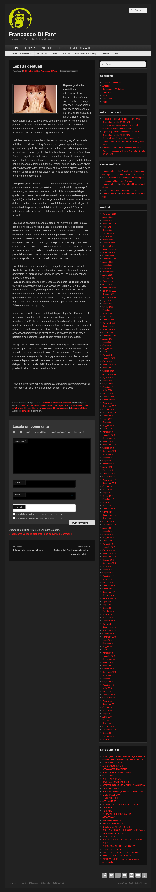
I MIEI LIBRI (46, 47)
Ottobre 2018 (108, 447)
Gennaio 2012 (108, 697)
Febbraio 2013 (108, 655)
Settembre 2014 (109, 598)
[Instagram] (131, 875)
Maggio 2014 (108, 611)
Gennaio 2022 (108, 322)
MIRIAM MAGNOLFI (111, 820)
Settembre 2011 (109, 710)
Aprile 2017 (107, 502)
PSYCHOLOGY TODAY (112, 849)
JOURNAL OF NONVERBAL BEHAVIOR (120, 804)
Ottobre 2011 (108, 707)
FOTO (60, 47)
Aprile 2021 (107, 351)
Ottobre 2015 (108, 559)
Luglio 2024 (107, 226)
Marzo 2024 (107, 239)
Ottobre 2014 (108, 595)
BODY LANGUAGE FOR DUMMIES (118, 772)
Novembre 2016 (109, 518)
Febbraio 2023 (108, 281)
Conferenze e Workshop (85, 53)
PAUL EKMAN (108, 836)
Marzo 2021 (107, 354)
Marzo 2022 (107, 316)
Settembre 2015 (109, 563)
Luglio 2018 (107, 457)
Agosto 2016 (107, 527)
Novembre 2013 (109, 630)
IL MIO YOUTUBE (110, 797)
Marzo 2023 (107, 277)
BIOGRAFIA (29, 47)
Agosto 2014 (107, 601)
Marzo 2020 (107, 393)
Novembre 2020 (109, 367)
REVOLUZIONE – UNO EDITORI (116, 855)
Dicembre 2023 (109, 249)
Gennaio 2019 (108, 438)
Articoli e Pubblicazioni (22, 53)
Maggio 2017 (108, 498)
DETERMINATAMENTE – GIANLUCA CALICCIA (123, 785)
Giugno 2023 (107, 268)
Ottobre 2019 (108, 409)
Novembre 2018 (109, 444)
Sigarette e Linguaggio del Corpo (125, 190)
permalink (26, 410)
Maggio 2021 (108, 348)
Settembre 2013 (109, 636)
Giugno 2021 (107, 345)
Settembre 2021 (109, 335)
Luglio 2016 (107, 531)
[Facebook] (104, 875)
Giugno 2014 (107, 607)
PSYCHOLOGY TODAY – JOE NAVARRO (120, 852)
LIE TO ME (107, 810)
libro (34, 408)
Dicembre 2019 (109, 402)
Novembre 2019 (109, 406)
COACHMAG (108, 775)
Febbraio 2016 (108, 547)
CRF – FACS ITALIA (111, 778)
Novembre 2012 (109, 665)
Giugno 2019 (107, 422)
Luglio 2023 (107, 265)
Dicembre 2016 (109, 514)
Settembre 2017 (109, 489)
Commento (20, 440)
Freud (85, 405)
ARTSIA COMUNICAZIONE (114, 769)
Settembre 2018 (109, 450)
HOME (15, 47)
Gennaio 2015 (108, 588)
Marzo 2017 (107, 505)
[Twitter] (111, 875)
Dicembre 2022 (109, 287)
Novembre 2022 (109, 290)
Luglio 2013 (107, 639)
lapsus (28, 408)
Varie (116, 53)
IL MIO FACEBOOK (111, 794)
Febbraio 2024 (108, 242)
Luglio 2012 (107, 678)
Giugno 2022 (107, 306)
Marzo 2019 (107, 431)
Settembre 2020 (109, 374)
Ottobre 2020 (108, 370)
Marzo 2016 (107, 543)
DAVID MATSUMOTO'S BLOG (115, 782)
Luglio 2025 (107, 220)
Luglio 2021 (107, 342)
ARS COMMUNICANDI (112, 765)
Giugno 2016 (107, 534)
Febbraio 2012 (108, 694)
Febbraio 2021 (108, 357)
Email (17, 494)
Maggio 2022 (108, 309)
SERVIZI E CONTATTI (79, 47)
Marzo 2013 (107, 652)
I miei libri (66, 53)
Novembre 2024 (109, 223)
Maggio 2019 (108, 425)
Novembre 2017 (109, 483)
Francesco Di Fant (32, 34)
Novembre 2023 (109, 252)
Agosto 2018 (107, 454)
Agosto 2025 (107, 217)
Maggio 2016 (108, 537)
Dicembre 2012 (109, 662)
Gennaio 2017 (108, 511)
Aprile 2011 (107, 716)
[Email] (138, 875)
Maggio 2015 (108, 575)
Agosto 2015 (107, 566)
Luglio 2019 (107, 418)
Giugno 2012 (107, 681)
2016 (66, 405)
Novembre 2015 (109, 556)
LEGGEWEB (108, 807)
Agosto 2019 (107, 415)
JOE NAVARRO (109, 801)
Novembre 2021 (109, 329)
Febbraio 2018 (108, 473)
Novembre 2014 (109, 591)
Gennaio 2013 (108, 659)
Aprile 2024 (107, 236)
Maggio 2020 (108, 386)
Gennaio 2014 (108, 623)
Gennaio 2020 (108, 399)
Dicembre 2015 (109, 553)
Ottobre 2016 (108, 521)
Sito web (18, 506)
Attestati (105, 53)
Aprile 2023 (107, 274)
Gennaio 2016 (108, 550)
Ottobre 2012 (108, 668)
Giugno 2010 (107, 732)
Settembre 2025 (109, 213)
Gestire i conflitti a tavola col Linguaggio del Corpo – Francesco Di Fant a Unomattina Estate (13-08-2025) (123, 150)
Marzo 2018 (107, 470)
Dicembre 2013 (109, 627)
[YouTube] (124, 875)
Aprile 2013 (107, 649)
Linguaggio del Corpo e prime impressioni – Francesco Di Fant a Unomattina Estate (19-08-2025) (123, 141)
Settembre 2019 (109, 412)
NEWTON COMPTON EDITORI (116, 826)
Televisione (42, 53)
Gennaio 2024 (108, 245)
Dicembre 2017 (109, 479)
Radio (54, 53)
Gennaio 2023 (108, 284)
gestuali (21, 408)
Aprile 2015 (107, 579)
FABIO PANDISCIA (111, 788)
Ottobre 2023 (108, 255)
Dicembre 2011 (109, 700)
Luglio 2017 (107, 492)
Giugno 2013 (107, 643)
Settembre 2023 (109, 258)
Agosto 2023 (107, 261)
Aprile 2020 (107, 390)
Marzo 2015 (107, 582)
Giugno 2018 (107, 460)
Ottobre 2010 (108, 726)
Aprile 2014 (107, 614)
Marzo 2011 (107, 719)
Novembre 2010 (109, 723)
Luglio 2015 (107, 569)
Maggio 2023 (108, 271)
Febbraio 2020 (108, 396)
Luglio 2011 (107, 713)
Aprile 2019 (107, 428)
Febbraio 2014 (108, 620)
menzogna (41, 408)
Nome (17, 482)
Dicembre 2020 (109, 364)
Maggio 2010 (108, 736)
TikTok (144, 875)
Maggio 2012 (108, 684)
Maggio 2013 (108, 646)
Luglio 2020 (107, 380)
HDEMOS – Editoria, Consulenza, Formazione (122, 791)
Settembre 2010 (109, 729)
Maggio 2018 (108, 463)
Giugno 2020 (107, 383)
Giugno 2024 (107, 229)
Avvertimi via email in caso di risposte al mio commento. (39, 514)
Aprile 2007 (107, 739)
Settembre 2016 (109, 524)
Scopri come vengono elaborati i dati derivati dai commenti (40, 534)
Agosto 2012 (107, 675)
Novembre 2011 (109, 703)
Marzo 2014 (107, 617)
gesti (14, 408)
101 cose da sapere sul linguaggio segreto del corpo (40, 405)
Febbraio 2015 (108, 585)
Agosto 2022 (107, 300)
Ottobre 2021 (108, 332)
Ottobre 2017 (108, 486)
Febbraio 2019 (108, 434)
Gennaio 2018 (108, 476)
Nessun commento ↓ (69, 71)
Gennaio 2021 (108, 361)
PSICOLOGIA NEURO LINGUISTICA (118, 846)
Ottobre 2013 (108, 633)
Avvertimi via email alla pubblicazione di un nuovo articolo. (40, 518)
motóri (49, 408)
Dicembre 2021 (109, 326)
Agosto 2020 (107, 377)
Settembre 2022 (109, 297)
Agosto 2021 (107, 338)
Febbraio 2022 (108, 319)
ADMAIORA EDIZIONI (112, 762)
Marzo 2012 (107, 691)
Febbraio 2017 (108, 508)
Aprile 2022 (107, 313)
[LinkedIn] (118, 875)
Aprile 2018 (107, 466)
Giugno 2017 (107, 495)
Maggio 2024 (108, 233)
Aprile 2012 (107, 688)
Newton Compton (60, 408)
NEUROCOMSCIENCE (112, 823)
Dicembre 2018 (109, 441)
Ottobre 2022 (108, 293)
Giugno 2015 (107, 572)
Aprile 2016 (107, 540)
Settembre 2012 (109, 671)
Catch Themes (141, 883)
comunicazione (75, 405)
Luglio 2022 (107, 303)
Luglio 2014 (107, 604)
